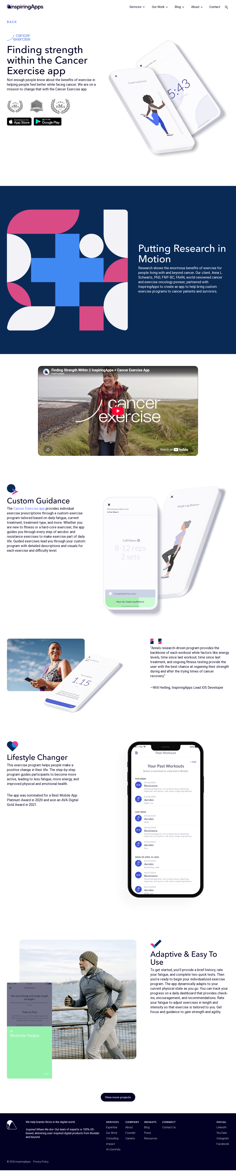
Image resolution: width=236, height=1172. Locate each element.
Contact (214, 7)
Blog (147, 1127)
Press (147, 1133)
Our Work (111, 1133)
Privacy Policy (41, 1161)
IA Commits (113, 1149)
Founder (130, 1133)
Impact (110, 1144)
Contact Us (169, 1127)
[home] (25, 7)
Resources (150, 1138)
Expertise (111, 1127)
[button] (137, 7)
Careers (130, 1138)
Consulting (112, 1138)
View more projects (118, 1097)
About (129, 1127)
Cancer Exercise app (29, 508)
